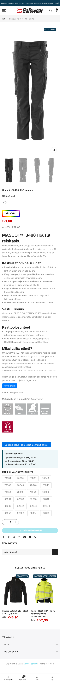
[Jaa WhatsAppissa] (35, 537)
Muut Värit (11, 213)
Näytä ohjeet (9, 386)
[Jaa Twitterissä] (8, 537)
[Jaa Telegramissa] (24, 537)
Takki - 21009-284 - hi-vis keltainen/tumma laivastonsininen (43, 614)
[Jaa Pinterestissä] (14, 537)
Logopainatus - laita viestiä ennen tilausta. (26, 444)
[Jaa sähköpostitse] (30, 537)
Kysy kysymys (9, 543)
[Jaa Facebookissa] (3, 537)
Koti (3, 19)
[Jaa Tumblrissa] (19, 537)
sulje (58, 3)
